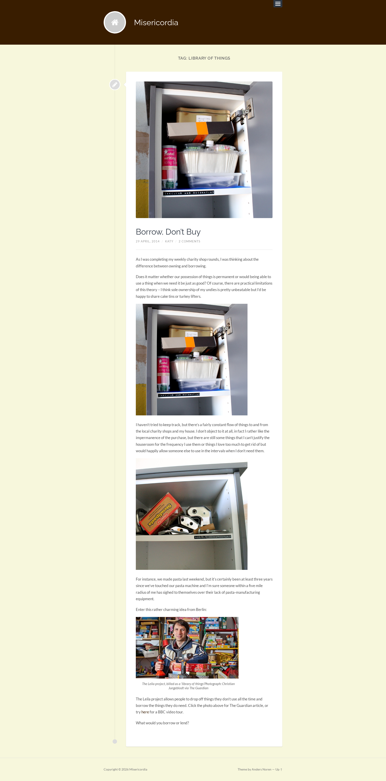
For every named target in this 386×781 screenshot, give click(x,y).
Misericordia (156, 22)
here (145, 712)
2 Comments (189, 241)
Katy (169, 241)
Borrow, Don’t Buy (168, 231)
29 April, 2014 (148, 241)
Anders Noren (261, 769)
